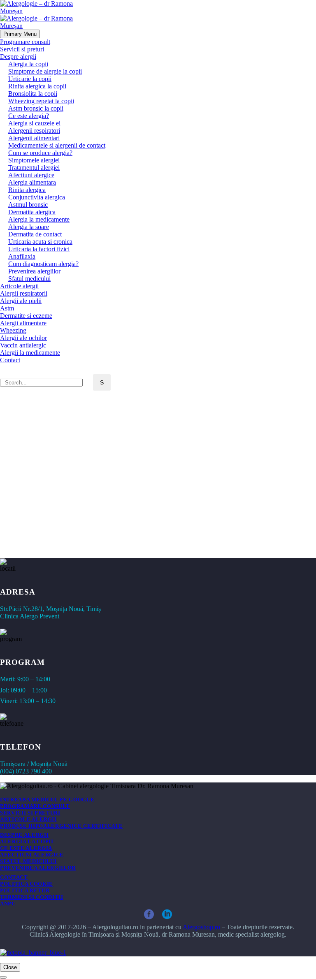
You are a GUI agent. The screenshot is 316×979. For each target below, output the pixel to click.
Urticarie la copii (29, 78)
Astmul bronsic (28, 204)
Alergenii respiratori (34, 130)
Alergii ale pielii (21, 300)
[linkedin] (167, 914)
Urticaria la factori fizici (39, 248)
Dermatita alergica (32, 211)
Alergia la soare (28, 226)
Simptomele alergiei (34, 160)
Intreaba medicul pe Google (47, 799)
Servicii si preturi (22, 49)
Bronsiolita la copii (32, 93)
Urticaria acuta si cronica (40, 241)
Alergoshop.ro (201, 926)
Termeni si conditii (31, 897)
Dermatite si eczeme (26, 315)
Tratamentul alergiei (34, 167)
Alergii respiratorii (23, 293)
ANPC (8, 903)
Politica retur (24, 890)
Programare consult (25, 41)
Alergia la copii (28, 63)
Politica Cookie (26, 884)
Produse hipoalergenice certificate (61, 826)
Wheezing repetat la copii (41, 100)
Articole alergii (19, 285)
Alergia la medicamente (39, 219)
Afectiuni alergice (31, 174)
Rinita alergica (27, 189)
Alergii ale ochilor (23, 337)
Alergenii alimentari (34, 137)
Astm (7, 308)
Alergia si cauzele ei (34, 123)
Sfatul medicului (29, 278)
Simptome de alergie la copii (45, 71)
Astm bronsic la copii (35, 108)
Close (10, 967)
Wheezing (13, 330)
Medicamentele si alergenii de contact (56, 145)
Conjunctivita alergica (36, 197)
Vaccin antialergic (23, 345)
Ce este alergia (26, 848)
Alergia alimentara (32, 182)
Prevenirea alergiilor (34, 271)
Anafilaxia (21, 256)
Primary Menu (20, 34)
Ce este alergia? (28, 115)
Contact (10, 359)
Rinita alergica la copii (37, 86)
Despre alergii (18, 56)
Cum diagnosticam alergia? (43, 263)
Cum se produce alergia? (40, 152)
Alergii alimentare (23, 322)
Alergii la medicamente (30, 352)
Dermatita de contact (35, 234)
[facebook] (149, 914)
